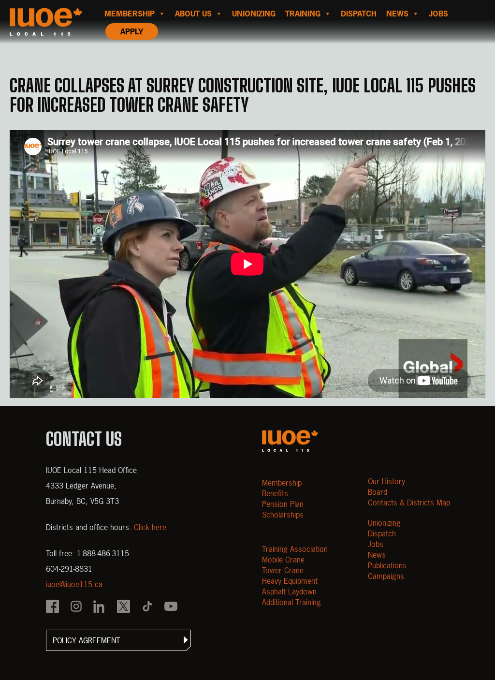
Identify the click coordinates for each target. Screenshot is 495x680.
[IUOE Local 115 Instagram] (76, 607)
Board (377, 492)
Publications (387, 565)
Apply (131, 31)
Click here (150, 527)
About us (193, 13)
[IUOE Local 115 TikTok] (147, 607)
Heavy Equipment (290, 581)
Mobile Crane (283, 559)
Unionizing (254, 13)
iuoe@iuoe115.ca (74, 584)
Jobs (438, 13)
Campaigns (386, 576)
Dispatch (359, 13)
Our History (386, 481)
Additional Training (291, 602)
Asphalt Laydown (289, 591)
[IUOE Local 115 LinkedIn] (99, 607)
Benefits (275, 493)
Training (302, 13)
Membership (129, 13)
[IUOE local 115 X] (123, 607)
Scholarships (283, 514)
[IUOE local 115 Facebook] (52, 607)
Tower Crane (283, 570)
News (397, 13)
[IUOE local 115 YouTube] (170, 607)
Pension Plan (283, 504)
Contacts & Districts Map (409, 502)
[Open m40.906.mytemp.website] (290, 441)
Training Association (295, 549)
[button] (118, 640)
